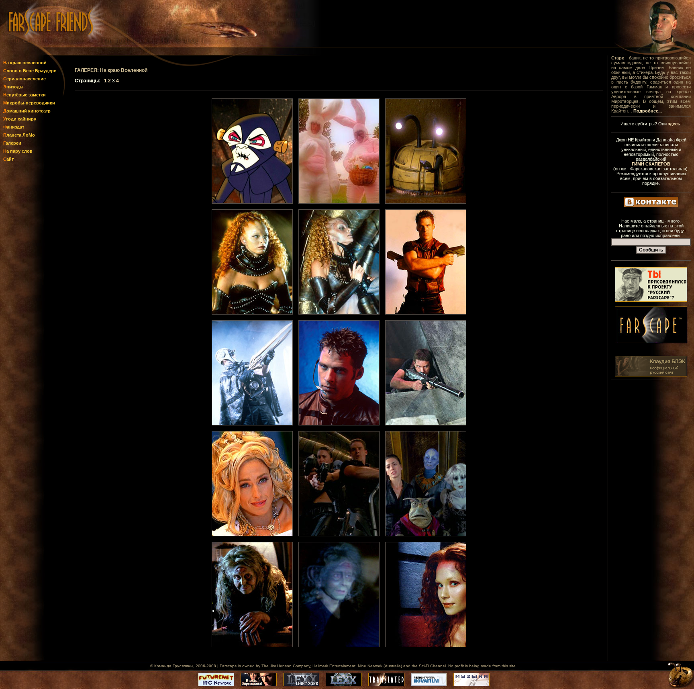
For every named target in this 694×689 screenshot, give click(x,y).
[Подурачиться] (252, 202)
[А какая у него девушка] (252, 535)
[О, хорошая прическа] (339, 424)
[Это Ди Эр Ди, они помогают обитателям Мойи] (425, 202)
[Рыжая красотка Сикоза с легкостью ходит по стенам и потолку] (425, 645)
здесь (674, 123)
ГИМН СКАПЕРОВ (651, 164)
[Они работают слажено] (339, 535)
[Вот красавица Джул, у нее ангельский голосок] (252, 313)
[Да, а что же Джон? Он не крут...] (425, 313)
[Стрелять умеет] (425, 424)
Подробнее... (647, 110)
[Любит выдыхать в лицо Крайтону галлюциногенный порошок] (339, 645)
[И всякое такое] (339, 202)
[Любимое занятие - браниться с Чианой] (339, 313)
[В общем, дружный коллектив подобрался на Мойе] (425, 535)
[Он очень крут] (252, 424)
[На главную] (31, 45)
